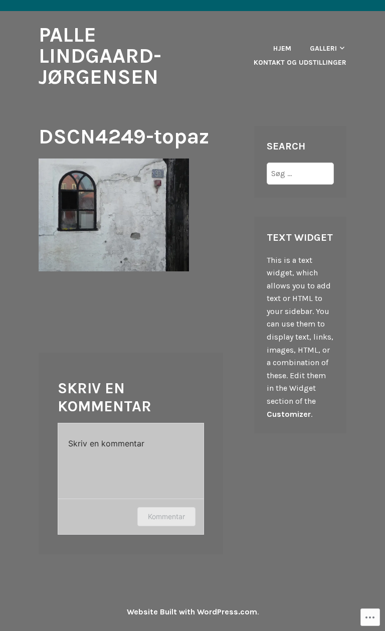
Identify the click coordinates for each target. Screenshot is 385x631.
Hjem (282, 48)
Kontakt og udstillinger (300, 62)
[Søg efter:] (300, 173)
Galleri (323, 48)
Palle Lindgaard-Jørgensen (100, 55)
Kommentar (166, 516)
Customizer (289, 414)
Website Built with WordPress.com (192, 611)
